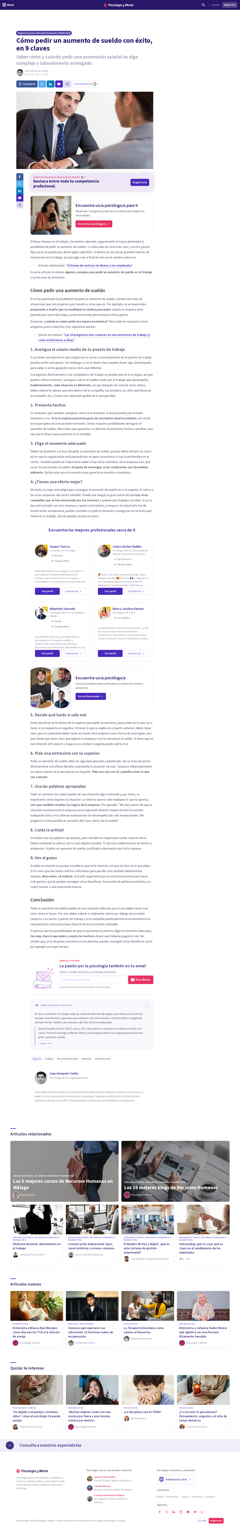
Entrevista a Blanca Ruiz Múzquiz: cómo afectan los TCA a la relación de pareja (36, 1332)
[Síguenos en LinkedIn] (174, 1512)
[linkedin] (50, 83)
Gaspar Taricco (60, 546)
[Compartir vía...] (19, 204)
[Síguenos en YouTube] (188, 1512)
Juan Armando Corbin (36, 71)
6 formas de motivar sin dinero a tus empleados (99, 265)
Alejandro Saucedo (62, 609)
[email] (59, 83)
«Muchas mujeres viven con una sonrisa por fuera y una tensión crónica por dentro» (89, 1416)
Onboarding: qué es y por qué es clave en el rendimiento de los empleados (201, 1248)
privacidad (109, 1520)
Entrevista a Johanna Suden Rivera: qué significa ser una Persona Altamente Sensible (203, 1332)
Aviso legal (97, 1520)
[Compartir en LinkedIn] (19, 190)
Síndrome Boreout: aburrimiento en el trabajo (37, 1246)
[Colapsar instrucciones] (147, 1005)
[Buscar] (203, 4)
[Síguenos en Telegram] (195, 1512)
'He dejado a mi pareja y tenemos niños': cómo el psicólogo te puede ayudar (36, 1416)
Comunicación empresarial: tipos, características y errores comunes (91, 1246)
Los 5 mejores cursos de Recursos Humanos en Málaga (63, 1184)
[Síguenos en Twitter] (167, 1512)
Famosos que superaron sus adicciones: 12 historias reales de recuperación (90, 1332)
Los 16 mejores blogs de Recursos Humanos (171, 1187)
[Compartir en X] (19, 183)
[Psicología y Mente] (119, 5)
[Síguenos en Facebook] (160, 1512)
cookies (121, 1520)
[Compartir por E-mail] (19, 197)
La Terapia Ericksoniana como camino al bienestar (144, 1330)
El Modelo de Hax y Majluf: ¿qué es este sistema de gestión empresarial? (147, 1248)
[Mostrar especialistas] (10, 1445)
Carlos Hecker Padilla (127, 546)
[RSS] (202, 1512)
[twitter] (42, 83)
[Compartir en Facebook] (19, 176)
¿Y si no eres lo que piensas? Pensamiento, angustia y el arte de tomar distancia (203, 1416)
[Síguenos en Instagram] (181, 1512)
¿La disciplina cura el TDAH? (142, 1412)
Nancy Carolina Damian (128, 609)
